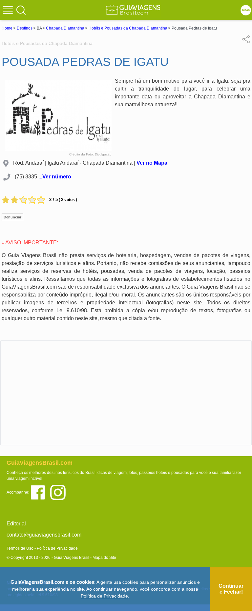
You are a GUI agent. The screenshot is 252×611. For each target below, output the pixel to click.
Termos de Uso (20, 548)
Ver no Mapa (151, 163)
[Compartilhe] (246, 39)
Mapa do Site (104, 557)
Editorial (16, 523)
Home (7, 28)
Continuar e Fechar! (231, 589)
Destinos (24, 28)
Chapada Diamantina (65, 28)
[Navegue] (8, 10)
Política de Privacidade (57, 548)
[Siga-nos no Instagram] (59, 492)
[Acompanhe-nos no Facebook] (40, 492)
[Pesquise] (21, 10)
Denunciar (12, 217)
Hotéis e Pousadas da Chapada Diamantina (128, 28)
